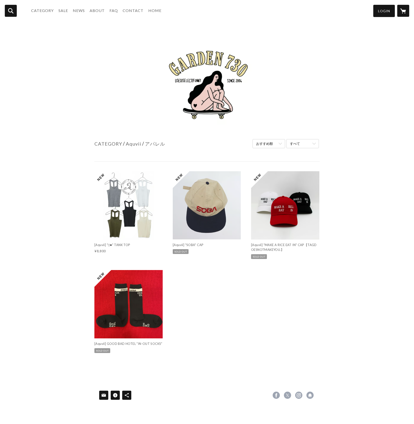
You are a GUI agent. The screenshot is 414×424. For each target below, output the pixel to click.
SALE (63, 10)
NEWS (79, 10)
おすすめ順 (264, 143)
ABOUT (97, 10)
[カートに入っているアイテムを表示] (403, 11)
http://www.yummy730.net (310, 395)
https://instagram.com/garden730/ (298, 395)
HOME (154, 10)
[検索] (11, 11)
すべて (295, 143)
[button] (384, 11)
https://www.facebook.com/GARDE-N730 (276, 395)
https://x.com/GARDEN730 (287, 395)
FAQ (113, 10)
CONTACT (133, 10)
